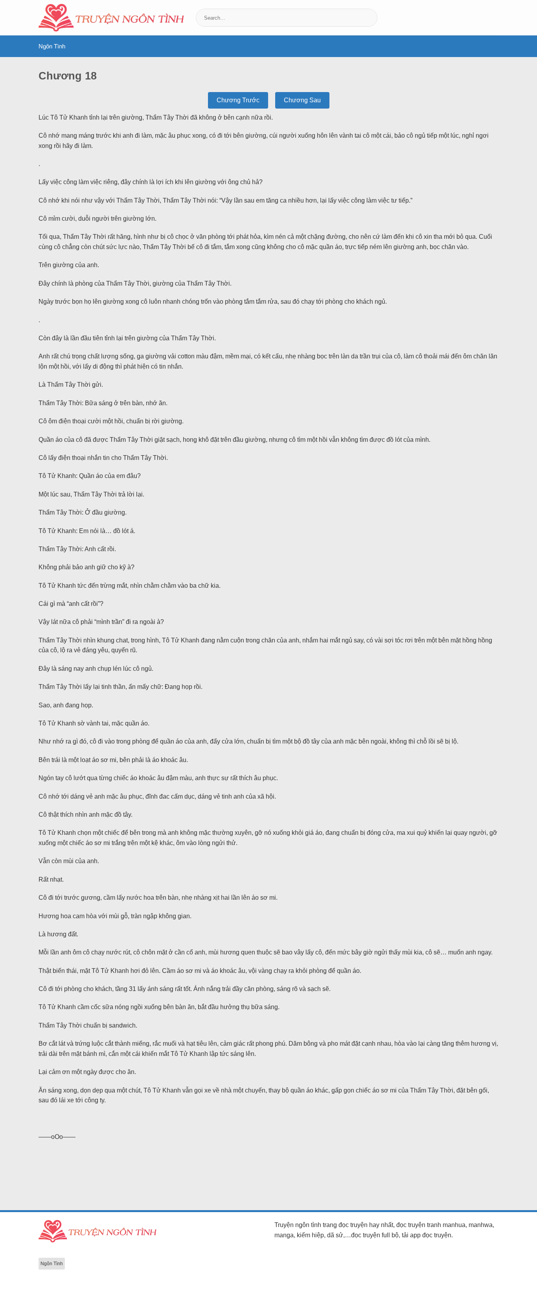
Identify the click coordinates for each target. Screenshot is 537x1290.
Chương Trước (238, 100)
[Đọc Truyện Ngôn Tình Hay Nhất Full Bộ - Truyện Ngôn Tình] (111, 17)
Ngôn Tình (52, 46)
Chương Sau (302, 100)
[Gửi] (370, 17)
